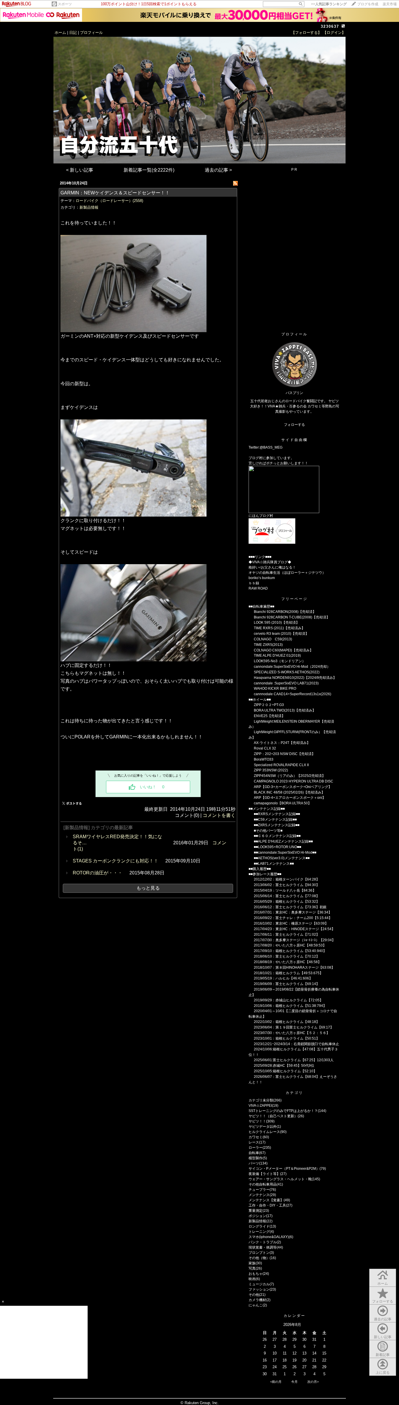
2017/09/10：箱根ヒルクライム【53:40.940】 (290, 951)
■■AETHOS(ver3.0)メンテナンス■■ (282, 858)
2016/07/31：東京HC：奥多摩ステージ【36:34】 (293, 912)
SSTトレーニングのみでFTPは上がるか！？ (283, 1111)
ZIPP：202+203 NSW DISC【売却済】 (284, 754)
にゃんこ (256, 1305)
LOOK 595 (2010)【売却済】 (276, 622)
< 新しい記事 (79, 170)
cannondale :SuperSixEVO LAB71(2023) (286, 683)
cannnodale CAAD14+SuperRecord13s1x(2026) (292, 694)
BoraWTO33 (263, 759)
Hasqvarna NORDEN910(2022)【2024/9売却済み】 (295, 678)
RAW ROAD (258, 588)
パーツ (254, 1163)
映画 (252, 1279)
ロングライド (259, 1226)
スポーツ (65, 4)
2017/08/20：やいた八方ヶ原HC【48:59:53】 (290, 945)
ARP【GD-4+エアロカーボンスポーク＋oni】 (290, 798)
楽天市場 (390, 4)
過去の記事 (382, 1319)
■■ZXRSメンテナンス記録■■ (276, 825)
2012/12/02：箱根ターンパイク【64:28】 (287, 879)
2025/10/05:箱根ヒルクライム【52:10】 (285, 1071)
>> (329, 4)
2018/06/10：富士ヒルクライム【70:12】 (287, 956)
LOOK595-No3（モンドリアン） (280, 661)
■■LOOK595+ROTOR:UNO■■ (277, 847)
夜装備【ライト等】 (264, 1174)
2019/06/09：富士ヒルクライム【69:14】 (287, 984)
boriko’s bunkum (262, 578)
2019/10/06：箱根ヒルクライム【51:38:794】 (290, 1006)
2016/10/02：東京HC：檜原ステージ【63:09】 (291, 923)
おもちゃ (256, 1274)
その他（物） (259, 1258)
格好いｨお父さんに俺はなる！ (272, 567)
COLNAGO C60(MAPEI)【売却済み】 (283, 650)
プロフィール (91, 32)
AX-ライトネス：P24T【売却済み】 (282, 743)
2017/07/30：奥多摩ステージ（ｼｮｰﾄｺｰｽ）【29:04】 (294, 940)
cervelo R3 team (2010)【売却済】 (281, 634)
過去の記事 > (218, 170)
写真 (252, 1268)
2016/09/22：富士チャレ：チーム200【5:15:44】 (293, 918)
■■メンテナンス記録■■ (267, 809)
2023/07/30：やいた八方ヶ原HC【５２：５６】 (292, 1033)
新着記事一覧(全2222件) (149, 170)
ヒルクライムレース (264, 1132)
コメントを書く (219, 815)
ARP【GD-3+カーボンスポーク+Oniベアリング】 (293, 787)
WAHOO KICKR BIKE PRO (275, 688)
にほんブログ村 (261, 516)
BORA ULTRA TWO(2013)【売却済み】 (285, 710)
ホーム (60, 32)
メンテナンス (259, 1195)
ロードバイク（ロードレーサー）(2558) (109, 200)
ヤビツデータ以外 (263, 1127)
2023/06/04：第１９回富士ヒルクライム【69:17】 (294, 1027)
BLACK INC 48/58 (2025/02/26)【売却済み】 (289, 792)
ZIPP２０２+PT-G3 (269, 705)
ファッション (259, 1289)
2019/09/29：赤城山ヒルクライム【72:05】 (288, 1000)
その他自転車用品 (263, 1184)
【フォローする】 (306, 32)
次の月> (313, 1381)
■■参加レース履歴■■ (265, 874)
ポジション (257, 1216)
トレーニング (259, 1232)
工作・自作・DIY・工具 (267, 1205)
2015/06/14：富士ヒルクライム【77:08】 (287, 896)
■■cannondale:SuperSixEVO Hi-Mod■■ (285, 852)
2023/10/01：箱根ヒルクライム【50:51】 (287, 1038)
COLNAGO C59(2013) (273, 639)
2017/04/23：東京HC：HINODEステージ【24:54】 (294, 929)
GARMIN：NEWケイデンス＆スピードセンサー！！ (115, 192)
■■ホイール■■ (260, 700)
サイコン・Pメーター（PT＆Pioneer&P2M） (284, 1169)
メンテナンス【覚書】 (266, 1200)
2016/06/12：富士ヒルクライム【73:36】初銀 (290, 907)
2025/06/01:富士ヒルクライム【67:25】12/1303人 (294, 1060)
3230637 (330, 26)
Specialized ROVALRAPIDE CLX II (281, 765)
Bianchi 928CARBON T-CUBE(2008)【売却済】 (292, 617)
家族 (252, 1263)
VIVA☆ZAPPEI (260, 1106)
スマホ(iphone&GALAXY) (269, 1237)
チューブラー (259, 1190)
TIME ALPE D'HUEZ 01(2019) (277, 655)
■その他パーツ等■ (268, 831)
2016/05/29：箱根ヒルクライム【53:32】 (287, 902)
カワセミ (256, 1137)
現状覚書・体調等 (263, 1247)
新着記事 (383, 1355)
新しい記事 (382, 1337)
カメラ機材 (257, 1300)
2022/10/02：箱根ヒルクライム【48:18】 (287, 1022)
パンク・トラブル (263, 1242)
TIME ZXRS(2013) (268, 645)
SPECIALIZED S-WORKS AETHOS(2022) (287, 672)
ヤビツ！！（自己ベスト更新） (273, 1116)
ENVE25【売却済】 (269, 716)
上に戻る (383, 1373)
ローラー (256, 1148)
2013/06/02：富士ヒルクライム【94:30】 (287, 885)
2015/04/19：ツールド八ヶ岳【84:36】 (285, 890)
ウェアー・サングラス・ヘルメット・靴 (280, 1179)
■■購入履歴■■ (260, 869)
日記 (73, 32)
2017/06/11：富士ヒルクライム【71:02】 (287, 934)
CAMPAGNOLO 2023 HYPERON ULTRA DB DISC (293, 781)
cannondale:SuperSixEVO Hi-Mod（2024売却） (292, 667)
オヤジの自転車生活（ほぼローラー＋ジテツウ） (287, 573)
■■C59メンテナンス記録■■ (275, 819)
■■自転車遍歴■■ (261, 606)
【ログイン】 (334, 32)
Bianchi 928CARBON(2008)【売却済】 (285, 612)
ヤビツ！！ (257, 1121)
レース (254, 1142)
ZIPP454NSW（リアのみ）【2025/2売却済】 (289, 776)
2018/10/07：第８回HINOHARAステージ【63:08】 (294, 967)
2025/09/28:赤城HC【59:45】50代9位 (284, 1066)
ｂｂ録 (254, 583)
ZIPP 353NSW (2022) (271, 770)
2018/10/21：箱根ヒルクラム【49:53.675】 (288, 973)
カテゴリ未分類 (261, 1100)
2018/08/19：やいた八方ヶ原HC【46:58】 (287, 962)
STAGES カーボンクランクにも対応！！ (115, 860)
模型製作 (256, 1158)
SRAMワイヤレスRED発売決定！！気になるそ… (117, 839)
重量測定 (256, 1211)
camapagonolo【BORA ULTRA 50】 (282, 803)
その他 (254, 1295)
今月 (294, 1381)
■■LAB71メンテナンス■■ (274, 864)
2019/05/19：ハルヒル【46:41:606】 (283, 978)
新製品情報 (88, 207)
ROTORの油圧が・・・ (97, 872)
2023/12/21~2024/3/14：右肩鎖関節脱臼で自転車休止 (296, 1044)
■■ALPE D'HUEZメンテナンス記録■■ (283, 841)
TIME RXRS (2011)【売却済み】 (279, 628)
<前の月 (276, 1381)
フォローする (382, 1301)
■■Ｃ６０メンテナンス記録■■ (277, 836)
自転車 (254, 1153)
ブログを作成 (367, 4)
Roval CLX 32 (265, 748)
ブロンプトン (259, 1253)
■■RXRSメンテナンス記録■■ (277, 814)
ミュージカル (259, 1284)
